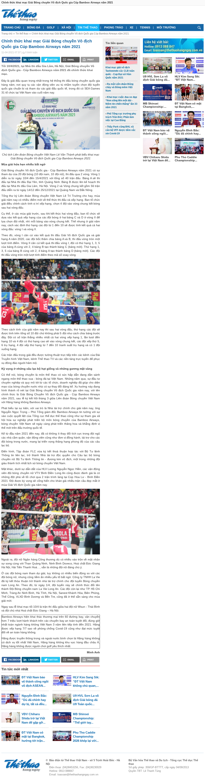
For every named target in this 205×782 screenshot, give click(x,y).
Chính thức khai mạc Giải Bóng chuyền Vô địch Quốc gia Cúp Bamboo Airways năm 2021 (80, 33)
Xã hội (66, 27)
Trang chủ (12, 27)
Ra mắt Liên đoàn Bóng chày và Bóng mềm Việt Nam (119, 87)
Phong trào (113, 27)
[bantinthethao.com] (19, 15)
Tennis (145, 27)
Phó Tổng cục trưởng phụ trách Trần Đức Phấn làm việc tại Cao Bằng (121, 117)
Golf (51, 27)
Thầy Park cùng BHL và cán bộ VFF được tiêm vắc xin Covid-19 (121, 130)
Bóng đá (33, 27)
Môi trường (166, 27)
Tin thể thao (87, 27)
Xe (131, 27)
